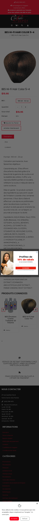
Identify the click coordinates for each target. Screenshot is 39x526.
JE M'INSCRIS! (25, 268)
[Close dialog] (37, 252)
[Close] (37, 503)
